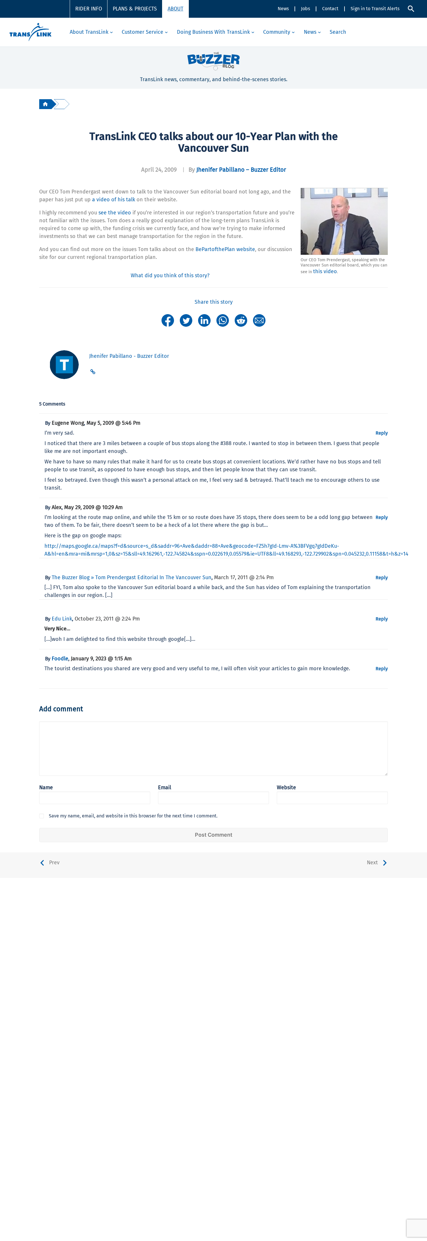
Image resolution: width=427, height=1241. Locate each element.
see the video (114, 212)
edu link (62, 619)
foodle (60, 658)
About (175, 9)
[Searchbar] (411, 8)
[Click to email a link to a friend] (259, 320)
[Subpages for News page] (319, 32)
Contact (330, 8)
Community (276, 32)
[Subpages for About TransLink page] (111, 32)
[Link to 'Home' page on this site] (30, 32)
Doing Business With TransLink (213, 32)
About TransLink (89, 32)
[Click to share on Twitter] (186, 320)
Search (338, 32)
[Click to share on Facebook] (168, 320)
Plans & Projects (135, 9)
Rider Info (88, 9)
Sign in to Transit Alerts (375, 8)
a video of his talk (113, 199)
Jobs (305, 8)
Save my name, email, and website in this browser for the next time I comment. (133, 816)
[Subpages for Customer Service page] (166, 32)
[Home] (45, 104)
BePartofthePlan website (225, 249)
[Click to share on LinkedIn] (204, 320)
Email (164, 787)
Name (46, 787)
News (283, 8)
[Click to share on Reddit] (241, 320)
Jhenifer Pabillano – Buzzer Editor (241, 169)
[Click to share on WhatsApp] (222, 320)
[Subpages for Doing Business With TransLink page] (253, 32)
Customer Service (142, 32)
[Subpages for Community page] (293, 32)
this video (325, 271)
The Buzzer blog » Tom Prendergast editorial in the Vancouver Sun (131, 577)
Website (286, 787)
